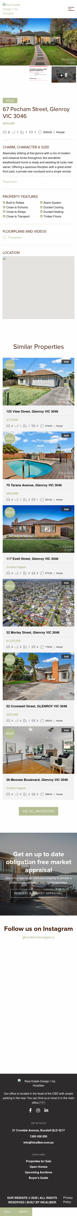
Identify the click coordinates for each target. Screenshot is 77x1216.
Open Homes (38, 1167)
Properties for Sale (38, 1161)
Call (8, 1211)
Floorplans (15, 237)
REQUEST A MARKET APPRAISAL (38, 893)
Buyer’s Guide (38, 1178)
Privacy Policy (68, 1199)
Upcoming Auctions (38, 1172)
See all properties (38, 811)
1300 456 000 (38, 1136)
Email (23, 1211)
